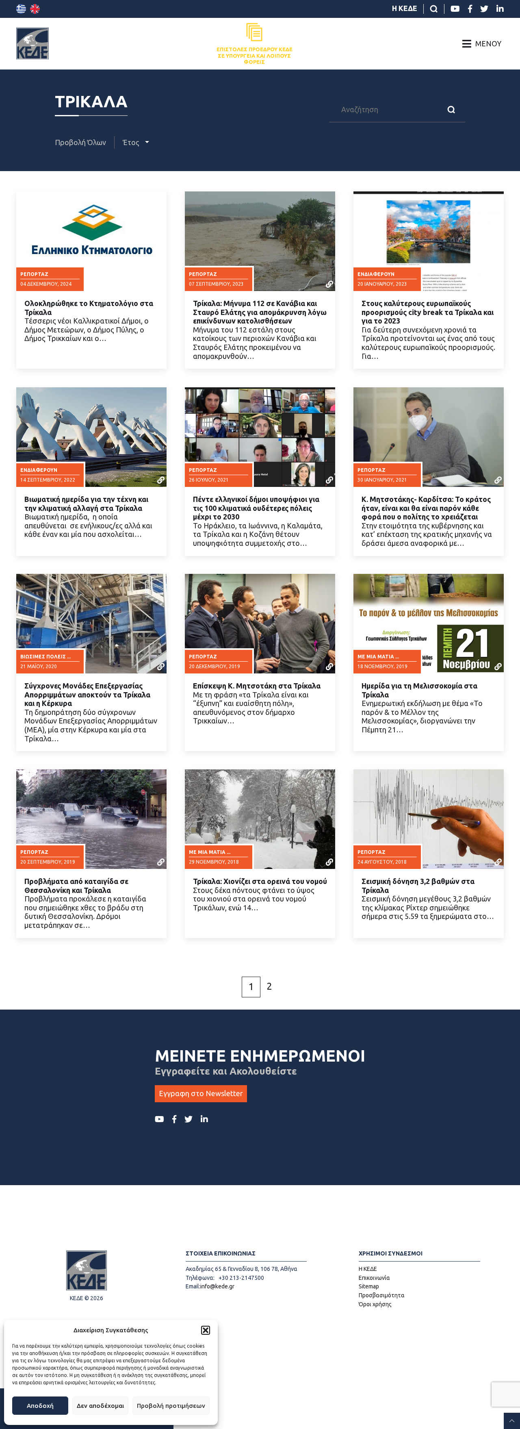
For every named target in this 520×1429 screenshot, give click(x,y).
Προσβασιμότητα (382, 1295)
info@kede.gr (217, 1286)
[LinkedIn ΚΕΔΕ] (500, 9)
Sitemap (369, 1286)
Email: (193, 1286)
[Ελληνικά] (21, 9)
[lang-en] (35, 9)
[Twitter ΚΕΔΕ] (484, 9)
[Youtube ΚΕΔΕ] (455, 9)
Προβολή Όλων (80, 142)
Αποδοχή (40, 1405)
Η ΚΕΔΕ (404, 8)
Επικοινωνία (374, 1278)
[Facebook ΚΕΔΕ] (470, 9)
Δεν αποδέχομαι (100, 1405)
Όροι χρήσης (375, 1304)
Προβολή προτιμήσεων (171, 1405)
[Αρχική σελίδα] (32, 43)
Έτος (132, 142)
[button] (206, 1330)
